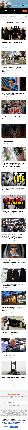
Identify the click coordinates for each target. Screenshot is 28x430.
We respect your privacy (14, 405)
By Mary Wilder (4, 312)
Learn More (6, 426)
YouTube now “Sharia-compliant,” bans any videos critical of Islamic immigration (12, 212)
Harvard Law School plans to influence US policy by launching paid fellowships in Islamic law (12, 309)
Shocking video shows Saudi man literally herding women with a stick (12, 284)
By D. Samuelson (4, 380)
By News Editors (4, 47)
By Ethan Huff (4, 96)
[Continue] (25, 402)
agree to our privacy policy (11, 423)
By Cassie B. (3, 214)
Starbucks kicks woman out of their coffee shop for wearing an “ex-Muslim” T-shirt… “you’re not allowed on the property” (12, 165)
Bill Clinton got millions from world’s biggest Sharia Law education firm (13, 354)
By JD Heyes (4, 73)
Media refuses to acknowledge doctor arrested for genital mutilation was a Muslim (13, 261)
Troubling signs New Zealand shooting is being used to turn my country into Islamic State (12, 44)
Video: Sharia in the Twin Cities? (10, 332)
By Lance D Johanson (5, 168)
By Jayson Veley (4, 264)
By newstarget (4, 334)
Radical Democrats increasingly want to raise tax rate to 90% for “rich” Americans (13, 94)
